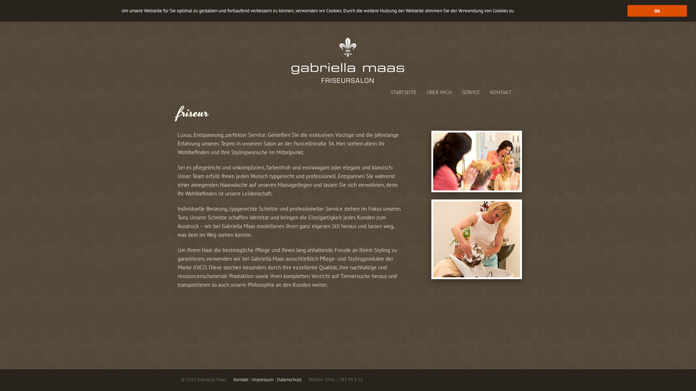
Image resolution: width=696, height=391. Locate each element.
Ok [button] (657, 11)
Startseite (403, 92)
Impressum (263, 380)
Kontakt (500, 92)
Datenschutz (289, 380)
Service (471, 92)
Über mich (439, 92)
